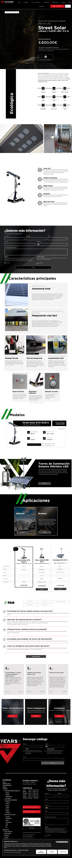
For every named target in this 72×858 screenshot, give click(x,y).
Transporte (44, 604)
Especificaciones (61, 601)
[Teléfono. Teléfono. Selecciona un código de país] (39, 244)
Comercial (44, 601)
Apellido (28, 236)
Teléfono (39, 241)
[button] (46, 2)
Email (6, 241)
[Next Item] (69, 138)
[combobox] (58, 238)
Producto (29, 604)
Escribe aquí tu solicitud (10, 247)
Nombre (6, 236)
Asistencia (29, 601)
